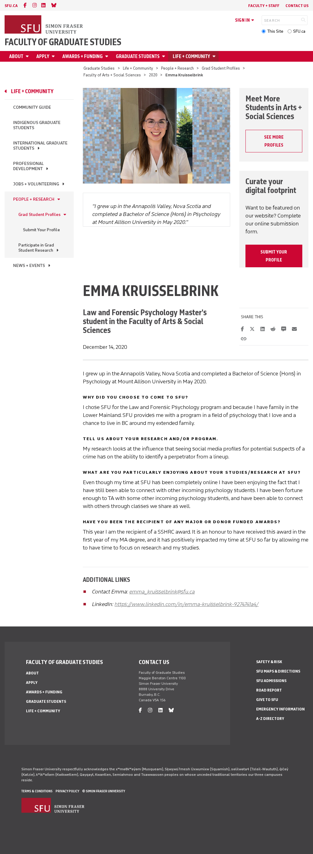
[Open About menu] (28, 56)
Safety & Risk (269, 661)
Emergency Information (280, 709)
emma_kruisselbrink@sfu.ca (162, 591)
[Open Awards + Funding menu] (107, 56)
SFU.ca (299, 31)
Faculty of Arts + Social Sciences (112, 75)
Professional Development (28, 166)
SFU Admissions (271, 680)
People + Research (177, 68)
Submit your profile (273, 256)
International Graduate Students (40, 146)
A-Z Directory (270, 718)
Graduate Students (138, 56)
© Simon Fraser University (103, 791)
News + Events (29, 265)
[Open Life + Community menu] (215, 56)
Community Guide (32, 107)
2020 (153, 75)
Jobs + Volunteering (36, 184)
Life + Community (191, 56)
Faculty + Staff (263, 5)
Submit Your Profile (41, 229)
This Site (275, 31)
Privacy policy (67, 791)
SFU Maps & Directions (278, 671)
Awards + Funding (82, 56)
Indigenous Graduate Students (37, 125)
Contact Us (296, 5)
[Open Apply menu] (54, 56)
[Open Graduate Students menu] (164, 56)
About (16, 56)
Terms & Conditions (37, 791)
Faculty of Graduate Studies (63, 42)
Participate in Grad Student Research (36, 248)
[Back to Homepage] (44, 25)
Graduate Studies (99, 68)
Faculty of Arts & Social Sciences (143, 325)
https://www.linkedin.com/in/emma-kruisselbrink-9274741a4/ (187, 604)
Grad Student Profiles (221, 68)
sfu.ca (11, 5)
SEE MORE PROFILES (274, 141)
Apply (42, 56)
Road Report (269, 690)
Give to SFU (267, 699)
